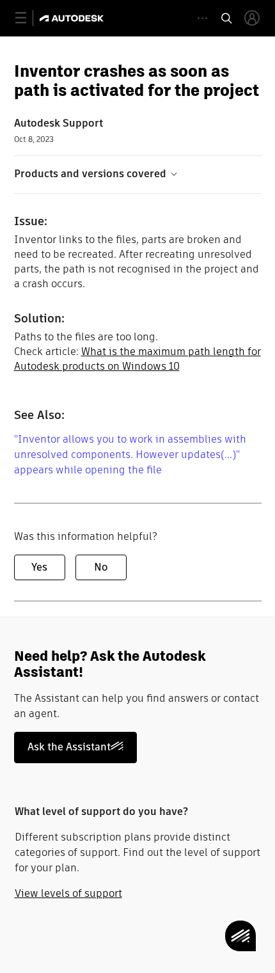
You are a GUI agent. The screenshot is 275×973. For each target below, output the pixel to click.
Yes (39, 567)
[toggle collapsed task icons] (202, 18)
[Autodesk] (73, 18)
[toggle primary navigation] (27, 18)
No (100, 567)
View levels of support (68, 893)
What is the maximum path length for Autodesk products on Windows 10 (137, 359)
